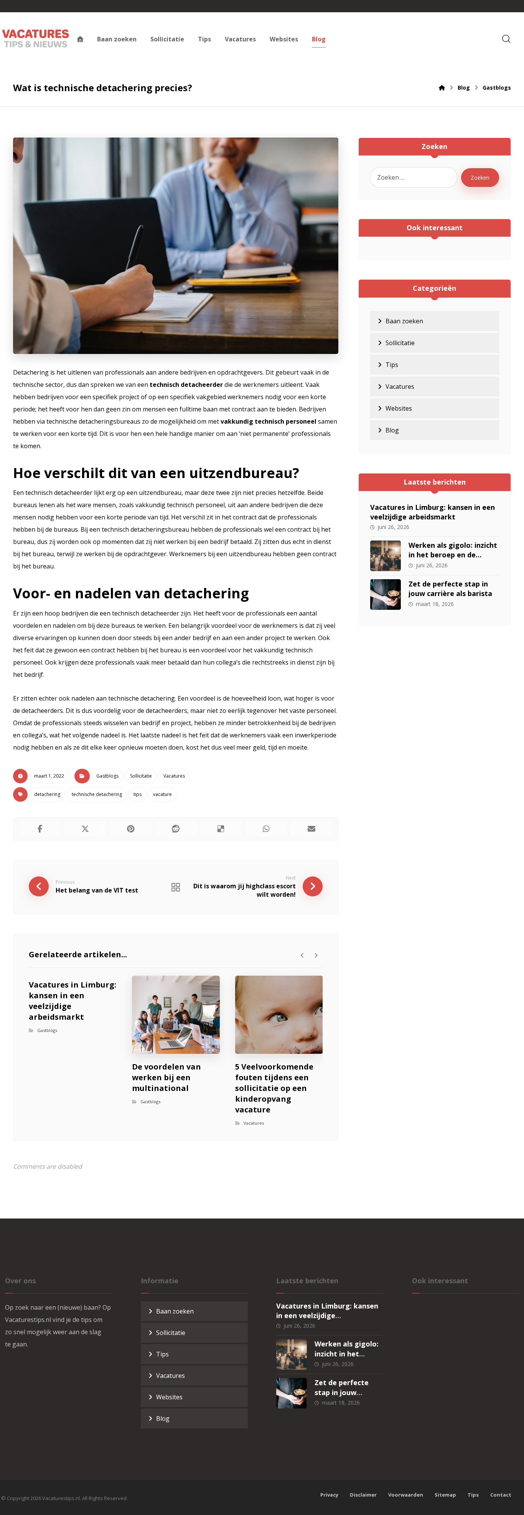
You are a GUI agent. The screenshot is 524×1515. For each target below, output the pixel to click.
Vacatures (174, 776)
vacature (162, 794)
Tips (392, 364)
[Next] (315, 955)
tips (137, 794)
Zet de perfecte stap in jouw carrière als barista (450, 588)
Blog (392, 430)
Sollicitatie (141, 776)
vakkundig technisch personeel (268, 421)
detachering (47, 794)
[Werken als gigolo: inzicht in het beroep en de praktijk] (385, 555)
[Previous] (302, 955)
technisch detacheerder (186, 384)
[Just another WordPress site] (35, 38)
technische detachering (97, 794)
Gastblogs (107, 776)
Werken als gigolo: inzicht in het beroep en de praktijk (453, 554)
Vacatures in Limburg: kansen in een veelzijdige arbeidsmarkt (432, 512)
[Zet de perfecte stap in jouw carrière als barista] (385, 594)
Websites (399, 408)
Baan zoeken (404, 321)
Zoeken (480, 177)
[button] (506, 38)
